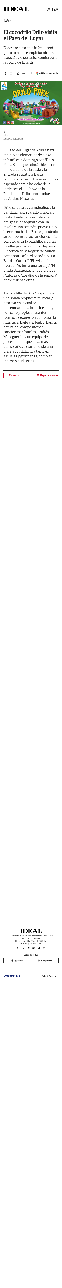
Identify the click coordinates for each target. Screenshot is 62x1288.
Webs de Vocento (49, 976)
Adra (7, 21)
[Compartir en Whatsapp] (18, 73)
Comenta (14, 375)
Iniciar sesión (48, 9)
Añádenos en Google (48, 73)
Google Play (46, 960)
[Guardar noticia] (4, 73)
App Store (18, 960)
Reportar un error (49, 375)
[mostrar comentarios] (30, 73)
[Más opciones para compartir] (23, 73)
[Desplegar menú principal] (56, 9)
